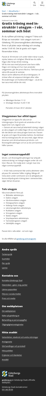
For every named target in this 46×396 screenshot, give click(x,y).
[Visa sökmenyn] (34, 4)
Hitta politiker (7, 350)
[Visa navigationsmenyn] (42, 4)
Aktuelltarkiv (14, 11)
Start (4, 11)
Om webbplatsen (9, 311)
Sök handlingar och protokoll (13, 346)
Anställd (5, 359)
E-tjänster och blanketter (12, 355)
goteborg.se (7, 380)
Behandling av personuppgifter (14, 320)
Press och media (8, 298)
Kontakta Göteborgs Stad (12, 280)
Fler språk (6, 263)
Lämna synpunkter (9, 289)
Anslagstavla (7, 342)
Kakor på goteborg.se (10, 315)
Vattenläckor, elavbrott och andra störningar (20, 337)
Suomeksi (6, 259)
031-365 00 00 (7, 389)
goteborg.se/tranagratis (26, 239)
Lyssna (4, 268)
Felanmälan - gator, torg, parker (14, 285)
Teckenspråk (7, 254)
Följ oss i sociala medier (11, 294)
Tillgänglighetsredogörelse (12, 324)
